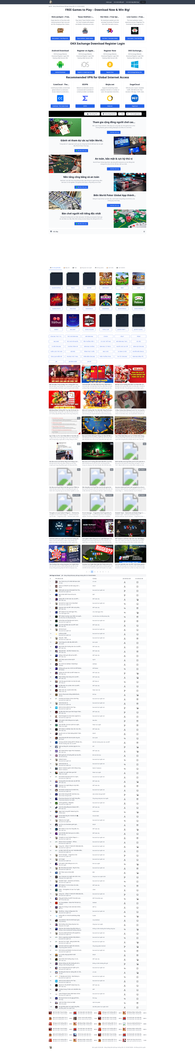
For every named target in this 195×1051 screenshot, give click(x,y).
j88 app (89, 361)
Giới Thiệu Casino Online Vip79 (67, 659)
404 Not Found (62, 629)
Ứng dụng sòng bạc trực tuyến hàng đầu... (70, 798)
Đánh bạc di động (89, 346)
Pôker (138, 336)
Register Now (110, 50)
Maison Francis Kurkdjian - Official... (68, 841)
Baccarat (72, 329)
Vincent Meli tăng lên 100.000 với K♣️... (69, 815)
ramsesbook (89, 308)
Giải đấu (72, 351)
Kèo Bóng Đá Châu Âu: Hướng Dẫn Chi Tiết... (70, 972)
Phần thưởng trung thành (106, 356)
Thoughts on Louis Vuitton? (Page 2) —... (69, 837)
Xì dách (106, 336)
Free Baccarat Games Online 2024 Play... (69, 698)
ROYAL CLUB (106, 329)
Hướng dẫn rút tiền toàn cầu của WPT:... (69, 598)
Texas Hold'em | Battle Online (85, 17)
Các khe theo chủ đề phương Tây (67, 617)
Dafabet (61, 904)
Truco (73, 287)
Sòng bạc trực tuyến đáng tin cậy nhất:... (69, 785)
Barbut (56, 329)
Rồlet (122, 336)
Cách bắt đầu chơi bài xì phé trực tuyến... (69, 724)
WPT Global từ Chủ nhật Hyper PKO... (68, 611)
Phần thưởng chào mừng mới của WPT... (69, 677)
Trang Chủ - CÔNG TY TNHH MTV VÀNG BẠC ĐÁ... (71, 846)
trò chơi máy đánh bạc (132, 2)
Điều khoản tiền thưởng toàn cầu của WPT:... (70, 646)
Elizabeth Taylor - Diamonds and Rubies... (69, 880)
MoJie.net (110, 84)
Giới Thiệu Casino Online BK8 (66, 872)
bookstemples (122, 308)
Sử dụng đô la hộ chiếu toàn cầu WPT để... (69, 781)
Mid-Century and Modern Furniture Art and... (70, 950)
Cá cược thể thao (106, 341)
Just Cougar (62, 859)
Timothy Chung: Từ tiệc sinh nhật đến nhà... (70, 989)
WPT (60, 596)
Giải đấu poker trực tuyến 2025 (67, 1008)
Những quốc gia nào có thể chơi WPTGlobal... (70, 668)
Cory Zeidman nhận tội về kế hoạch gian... (69, 920)
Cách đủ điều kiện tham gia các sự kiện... (69, 833)
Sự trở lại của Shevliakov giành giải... (68, 824)
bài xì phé (61, 643)
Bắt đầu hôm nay (113, 133)
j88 (56, 361)
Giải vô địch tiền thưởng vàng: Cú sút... (69, 959)
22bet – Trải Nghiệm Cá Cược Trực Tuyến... (69, 889)
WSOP (60, 587)
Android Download (60, 50)
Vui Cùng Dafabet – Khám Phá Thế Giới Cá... (70, 902)
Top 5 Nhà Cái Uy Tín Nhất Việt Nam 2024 (69, 581)
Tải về (143, 2)
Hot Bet (89, 287)
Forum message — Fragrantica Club (68, 854)
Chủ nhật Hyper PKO (64, 613)
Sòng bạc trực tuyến (56, 336)
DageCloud (135, 84)
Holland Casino (62, 759)
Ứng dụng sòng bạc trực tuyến (67, 800)
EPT (60, 748)
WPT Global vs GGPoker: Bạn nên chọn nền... (70, 729)
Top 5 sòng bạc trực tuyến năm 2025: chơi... (70, 876)
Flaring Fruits (56, 308)
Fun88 (60, 917)
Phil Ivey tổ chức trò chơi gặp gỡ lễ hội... (69, 998)
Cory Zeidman (62, 921)
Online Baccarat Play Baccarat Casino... (69, 620)
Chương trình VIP (73, 346)
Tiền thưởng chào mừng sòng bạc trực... (69, 924)
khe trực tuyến (62, 865)
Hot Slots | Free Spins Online (110, 17)
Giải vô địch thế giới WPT (65, 795)
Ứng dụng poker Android (65, 947)
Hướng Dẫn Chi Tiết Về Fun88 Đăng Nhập (69, 915)
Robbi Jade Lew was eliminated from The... (70, 590)
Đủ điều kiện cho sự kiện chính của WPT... (69, 685)
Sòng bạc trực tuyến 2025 (65, 878)
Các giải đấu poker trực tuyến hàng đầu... (69, 1006)
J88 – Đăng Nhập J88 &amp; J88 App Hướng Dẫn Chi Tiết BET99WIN (67, 6)
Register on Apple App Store (85, 50)
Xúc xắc (138, 341)
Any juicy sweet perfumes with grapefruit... (70, 933)
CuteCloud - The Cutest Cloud (60, 84)
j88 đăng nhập (73, 361)
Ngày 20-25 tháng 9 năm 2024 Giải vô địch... (70, 907)
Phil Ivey (61, 999)
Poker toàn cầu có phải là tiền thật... (68, 690)
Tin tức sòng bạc (122, 356)
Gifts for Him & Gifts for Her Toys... (67, 707)
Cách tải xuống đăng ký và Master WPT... (69, 807)
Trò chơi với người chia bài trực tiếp (73, 341)
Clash (138, 287)
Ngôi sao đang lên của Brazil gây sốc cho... (70, 746)
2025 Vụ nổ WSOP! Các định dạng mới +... (69, 585)
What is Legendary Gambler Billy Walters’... (70, 937)
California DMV (62, 633)
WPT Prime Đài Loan (64, 899)
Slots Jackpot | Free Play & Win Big (60, 17)
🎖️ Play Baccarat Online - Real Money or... (69, 976)
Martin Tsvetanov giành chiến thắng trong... (70, 768)
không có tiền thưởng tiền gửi (66, 965)
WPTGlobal (61, 669)
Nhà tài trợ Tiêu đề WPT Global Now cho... (69, 985)
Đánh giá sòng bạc (138, 346)
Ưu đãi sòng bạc (56, 346)
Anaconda (73, 308)
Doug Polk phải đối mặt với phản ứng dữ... (69, 737)
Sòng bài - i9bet (63, 638)
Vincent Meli (62, 817)
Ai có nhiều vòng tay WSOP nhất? (67, 954)
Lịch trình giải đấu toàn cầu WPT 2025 (68, 624)
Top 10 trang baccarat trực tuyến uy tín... (69, 967)
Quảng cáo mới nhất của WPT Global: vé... (69, 672)
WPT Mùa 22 (62, 682)
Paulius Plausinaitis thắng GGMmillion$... (69, 694)
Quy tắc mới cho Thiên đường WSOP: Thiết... (70, 733)
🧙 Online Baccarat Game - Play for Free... (69, 867)
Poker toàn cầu (62, 691)
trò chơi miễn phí (119, 2)
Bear (122, 287)
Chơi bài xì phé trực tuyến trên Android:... (69, 946)
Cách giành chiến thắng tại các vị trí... (68, 863)
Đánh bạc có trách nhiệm (106, 346)
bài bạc (61, 696)
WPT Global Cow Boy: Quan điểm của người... (70, 616)
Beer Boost (106, 287)
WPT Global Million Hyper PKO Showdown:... (70, 750)
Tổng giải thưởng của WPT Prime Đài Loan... (70, 898)
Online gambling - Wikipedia (66, 802)
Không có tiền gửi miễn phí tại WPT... (68, 655)
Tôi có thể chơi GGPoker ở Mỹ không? (68, 664)
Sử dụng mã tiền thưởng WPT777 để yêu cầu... (71, 742)
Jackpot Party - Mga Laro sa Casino (123, 329)
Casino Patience (138, 308)
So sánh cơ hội (122, 351)
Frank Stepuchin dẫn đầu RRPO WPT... (68, 642)
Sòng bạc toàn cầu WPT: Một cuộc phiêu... (69, 607)
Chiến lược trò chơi (56, 351)
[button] (89, 572)
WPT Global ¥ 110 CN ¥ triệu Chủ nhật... (69, 885)
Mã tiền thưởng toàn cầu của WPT (67, 743)
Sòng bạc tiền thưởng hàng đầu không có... (70, 928)
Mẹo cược (106, 351)
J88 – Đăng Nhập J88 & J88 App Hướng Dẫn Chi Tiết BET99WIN (117, 1047)
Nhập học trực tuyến (64, 820)
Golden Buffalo (56, 287)
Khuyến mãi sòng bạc (139, 351)
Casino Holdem (89, 329)
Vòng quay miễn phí (56, 356)
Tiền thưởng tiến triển (90, 341)
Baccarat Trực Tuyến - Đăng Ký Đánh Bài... (69, 941)
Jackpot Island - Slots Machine (139, 329)
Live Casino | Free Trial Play (135, 17)
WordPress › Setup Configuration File (68, 911)
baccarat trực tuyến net (65, 591)
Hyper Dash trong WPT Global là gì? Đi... (69, 811)
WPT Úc (61, 908)
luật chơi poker (62, 1004)
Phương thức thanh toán (73, 356)
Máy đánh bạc (89, 336)
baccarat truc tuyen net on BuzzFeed (68, 603)
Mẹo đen (61, 722)
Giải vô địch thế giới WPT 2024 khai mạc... (69, 794)
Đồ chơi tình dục (63, 756)
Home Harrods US (63, 703)
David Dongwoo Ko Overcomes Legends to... (70, 716)
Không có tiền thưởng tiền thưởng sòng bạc (70, 930)
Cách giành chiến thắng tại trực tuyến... (69, 720)
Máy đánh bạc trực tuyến (123, 341)
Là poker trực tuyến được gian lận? (68, 772)
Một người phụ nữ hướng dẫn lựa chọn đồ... (70, 755)
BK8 (60, 873)
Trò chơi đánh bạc (72, 336)
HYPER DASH (62, 813)
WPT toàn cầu (62, 600)
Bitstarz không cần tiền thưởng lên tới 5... (69, 963)
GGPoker (61, 665)
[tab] (55, 268)
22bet (60, 891)
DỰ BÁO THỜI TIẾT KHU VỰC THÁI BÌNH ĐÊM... (71, 850)
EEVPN (85, 84)
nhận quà (109, 2)
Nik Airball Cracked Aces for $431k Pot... (69, 789)
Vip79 (60, 661)
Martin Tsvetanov (63, 769)
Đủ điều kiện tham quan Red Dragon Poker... (70, 711)
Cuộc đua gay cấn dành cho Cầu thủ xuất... (70, 681)
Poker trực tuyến (63, 726)
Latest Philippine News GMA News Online (69, 993)
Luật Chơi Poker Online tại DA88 (67, 1002)
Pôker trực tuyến (89, 351)
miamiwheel (105, 308)
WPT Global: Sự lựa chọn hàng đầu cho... (69, 828)
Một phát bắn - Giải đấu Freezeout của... (69, 651)
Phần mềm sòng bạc (89, 356)
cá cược (61, 583)
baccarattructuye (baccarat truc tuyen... (69, 776)
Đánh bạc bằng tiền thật (139, 356)
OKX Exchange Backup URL (134, 50)
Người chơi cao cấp (122, 346)
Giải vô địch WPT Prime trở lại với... (68, 594)
